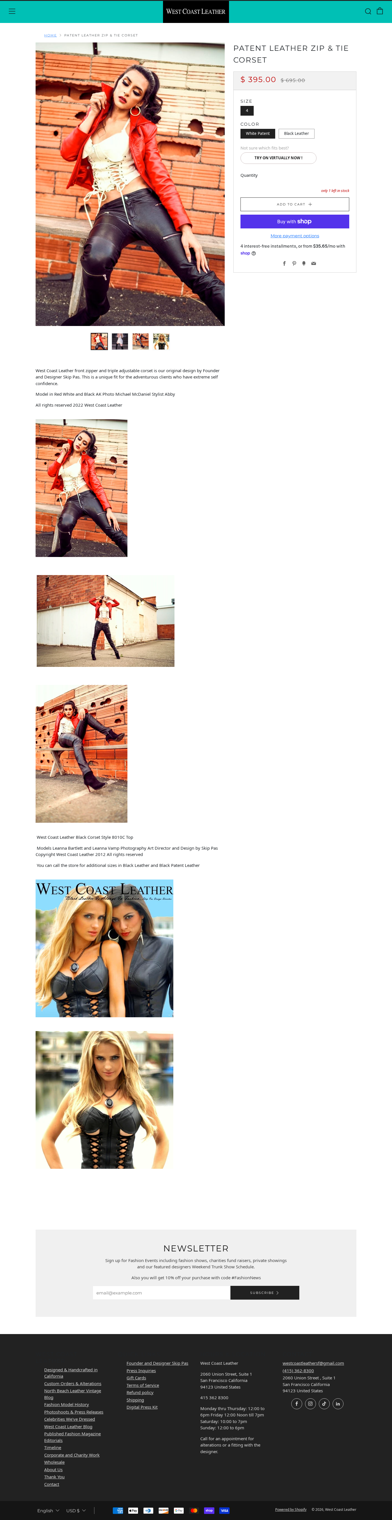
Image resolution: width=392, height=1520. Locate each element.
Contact (51, 1484)
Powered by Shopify (290, 1509)
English (45, 1510)
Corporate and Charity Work (72, 1455)
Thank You (54, 1477)
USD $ (72, 1510)
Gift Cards (136, 1378)
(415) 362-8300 (298, 1370)
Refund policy (140, 1392)
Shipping (135, 1400)
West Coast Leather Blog (68, 1426)
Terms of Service (143, 1385)
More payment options (295, 235)
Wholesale (54, 1462)
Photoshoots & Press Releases (73, 1412)
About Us (53, 1469)
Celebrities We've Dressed (69, 1419)
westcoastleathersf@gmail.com (313, 1363)
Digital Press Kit (142, 1407)
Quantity (249, 175)
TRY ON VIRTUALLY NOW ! (278, 157)
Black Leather (296, 133)
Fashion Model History (66, 1404)
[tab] (99, 341)
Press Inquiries (141, 1370)
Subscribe (262, 1293)
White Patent (258, 133)
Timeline (52, 1447)
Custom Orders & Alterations (72, 1383)
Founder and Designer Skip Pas (157, 1363)
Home (50, 35)
